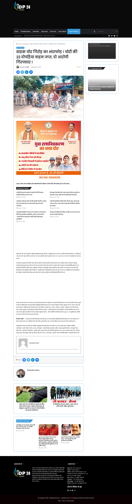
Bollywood (62, 31)
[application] (102, 51)
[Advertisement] (84, 14)
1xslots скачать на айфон (98, 89)
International (25, 31)
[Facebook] (68, 490)
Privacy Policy (70, 500)
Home (16, 31)
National (36, 31)
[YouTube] (73, 490)
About (64, 500)
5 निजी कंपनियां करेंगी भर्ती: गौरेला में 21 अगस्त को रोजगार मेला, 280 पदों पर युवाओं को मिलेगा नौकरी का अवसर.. (65, 203)
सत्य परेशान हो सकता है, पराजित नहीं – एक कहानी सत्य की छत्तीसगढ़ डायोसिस (70, 438)
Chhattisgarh (73, 31)
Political (53, 31)
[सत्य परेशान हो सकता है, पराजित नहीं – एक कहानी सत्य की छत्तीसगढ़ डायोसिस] (71, 429)
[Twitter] (71, 490)
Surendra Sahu (23, 67)
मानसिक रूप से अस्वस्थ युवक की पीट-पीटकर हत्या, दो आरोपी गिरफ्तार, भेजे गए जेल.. (25, 426)
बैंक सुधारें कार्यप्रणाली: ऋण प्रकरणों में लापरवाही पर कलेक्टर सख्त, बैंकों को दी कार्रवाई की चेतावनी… (45, 35)
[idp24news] (21, 6)
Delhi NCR (44, 31)
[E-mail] (19, 352)
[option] (102, 81)
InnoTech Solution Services (86, 498)
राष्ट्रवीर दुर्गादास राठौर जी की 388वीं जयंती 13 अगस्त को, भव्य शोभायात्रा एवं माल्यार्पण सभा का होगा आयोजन (31, 203)
